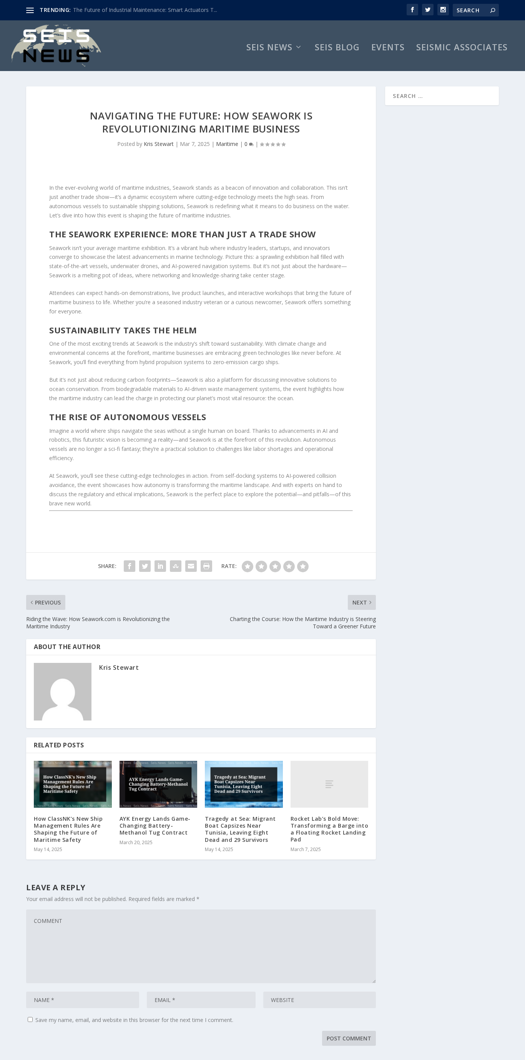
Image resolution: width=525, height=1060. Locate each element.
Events (388, 48)
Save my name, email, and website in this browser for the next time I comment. (134, 1020)
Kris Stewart (159, 143)
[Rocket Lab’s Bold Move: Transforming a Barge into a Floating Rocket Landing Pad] (330, 784)
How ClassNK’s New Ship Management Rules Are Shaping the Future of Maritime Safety (68, 829)
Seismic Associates (462, 48)
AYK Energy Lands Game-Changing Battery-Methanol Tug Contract (155, 825)
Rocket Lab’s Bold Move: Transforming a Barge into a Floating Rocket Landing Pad (330, 829)
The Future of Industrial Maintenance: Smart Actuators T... (145, 9)
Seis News (269, 48)
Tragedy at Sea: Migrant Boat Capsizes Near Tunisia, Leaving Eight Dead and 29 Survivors (240, 829)
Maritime (227, 143)
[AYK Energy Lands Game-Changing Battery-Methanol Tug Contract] (159, 784)
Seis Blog (337, 48)
